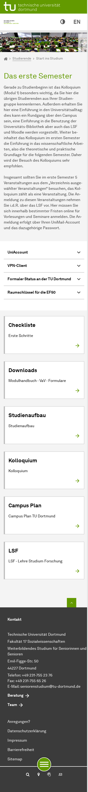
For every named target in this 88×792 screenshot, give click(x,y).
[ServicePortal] (49, 775)
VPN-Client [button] (17, 265)
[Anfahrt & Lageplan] (38, 775)
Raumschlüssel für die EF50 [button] (32, 292)
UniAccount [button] (18, 252)
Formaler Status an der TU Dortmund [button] (39, 279)
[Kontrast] (63, 22)
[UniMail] (60, 775)
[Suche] (27, 775)
